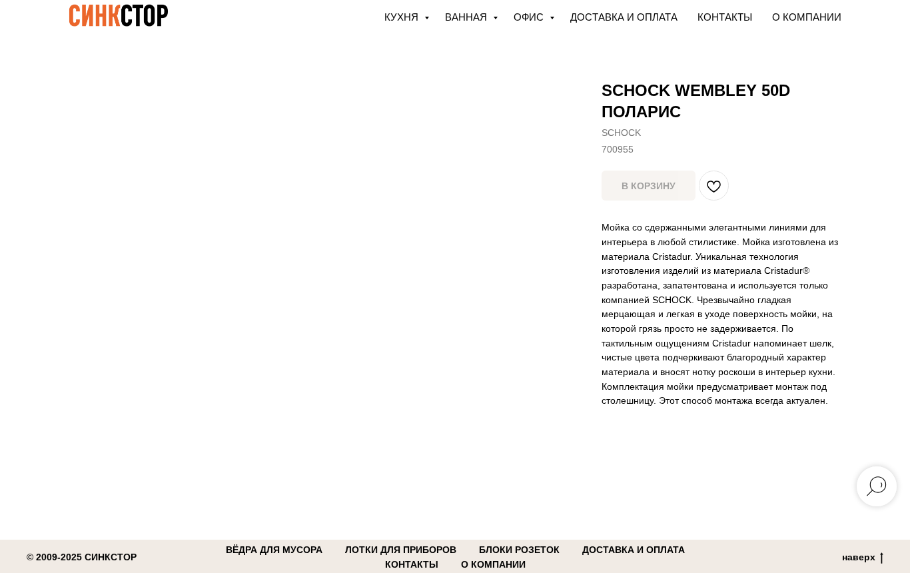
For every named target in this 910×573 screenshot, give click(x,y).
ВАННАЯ (467, 17)
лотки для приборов (400, 549)
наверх (858, 557)
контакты (411, 564)
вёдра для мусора (274, 549)
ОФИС (530, 17)
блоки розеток (519, 549)
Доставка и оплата (624, 17)
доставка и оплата (633, 549)
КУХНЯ (402, 17)
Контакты (724, 17)
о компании (493, 564)
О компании (806, 17)
